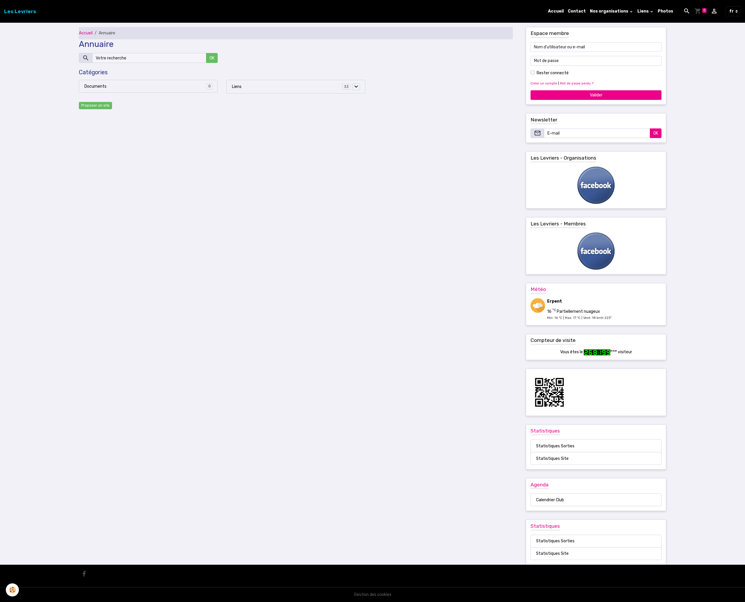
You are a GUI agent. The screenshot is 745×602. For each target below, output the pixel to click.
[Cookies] (12, 589)
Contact (577, 11)
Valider (596, 95)
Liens (643, 11)
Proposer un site (95, 105)
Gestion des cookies (372, 594)
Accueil (556, 11)
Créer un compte (544, 83)
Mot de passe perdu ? (576, 83)
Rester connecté (553, 72)
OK (212, 58)
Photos (665, 11)
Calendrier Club (550, 499)
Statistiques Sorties (555, 446)
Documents (95, 86)
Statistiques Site (552, 458)
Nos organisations (609, 11)
